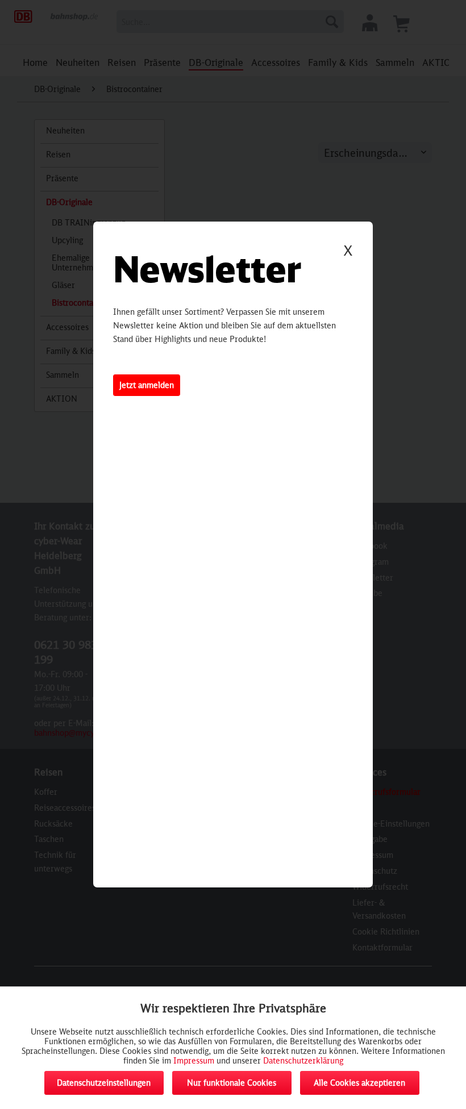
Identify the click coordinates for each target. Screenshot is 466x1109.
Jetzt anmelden (146, 385)
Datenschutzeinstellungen (104, 1082)
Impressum (193, 1060)
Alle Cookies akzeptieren (359, 1082)
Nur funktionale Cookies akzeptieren (231, 1086)
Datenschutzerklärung (303, 1060)
